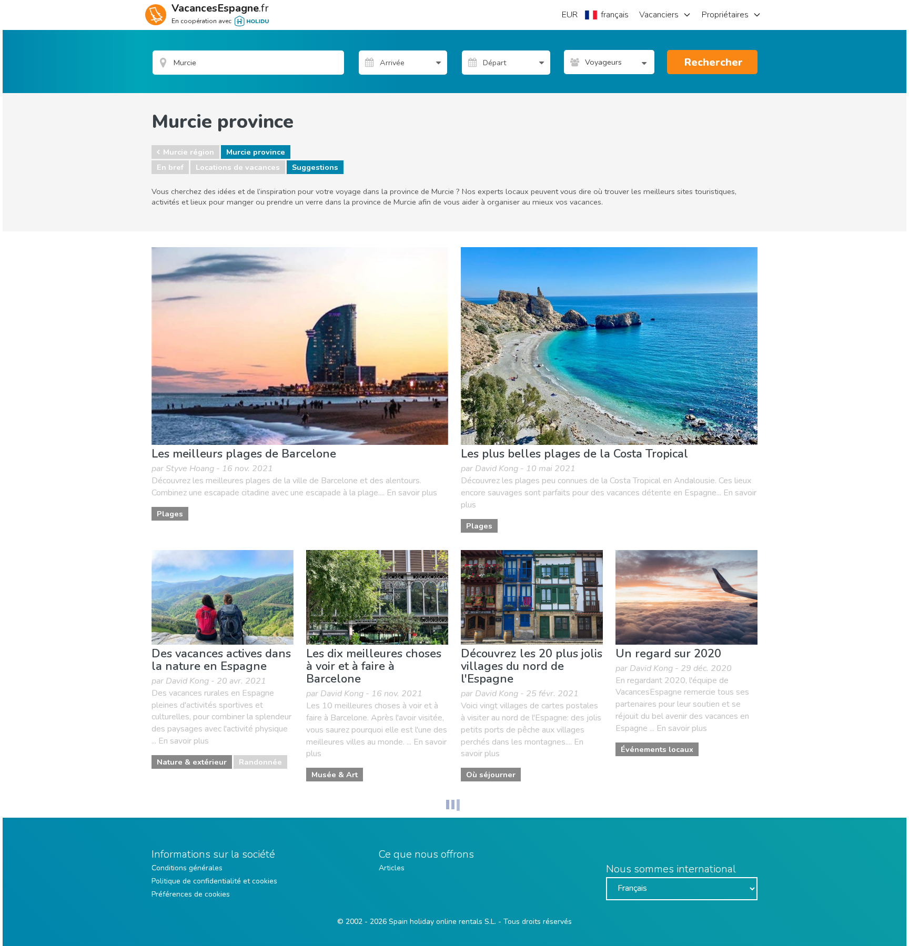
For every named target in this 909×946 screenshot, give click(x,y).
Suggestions (315, 167)
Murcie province (255, 152)
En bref (170, 167)
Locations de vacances (238, 167)
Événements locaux (657, 749)
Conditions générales (187, 868)
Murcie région (188, 152)
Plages (170, 513)
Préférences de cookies (191, 894)
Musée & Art (334, 774)
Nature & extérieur (192, 762)
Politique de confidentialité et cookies (214, 881)
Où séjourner (491, 774)
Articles (392, 868)
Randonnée (260, 762)
